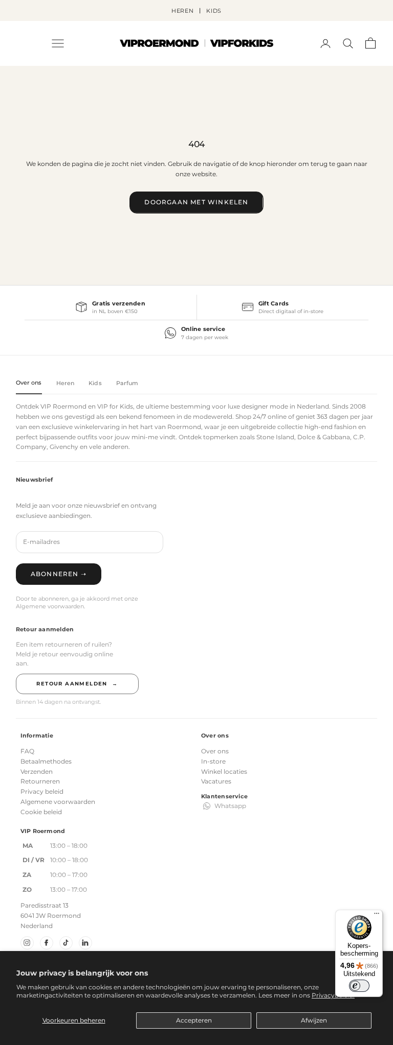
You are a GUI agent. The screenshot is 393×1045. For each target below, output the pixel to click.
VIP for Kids (115, 406)
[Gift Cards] (282, 307)
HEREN (182, 10)
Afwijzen (314, 1020)
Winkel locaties (224, 771)
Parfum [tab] (127, 383)
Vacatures (216, 781)
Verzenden (36, 771)
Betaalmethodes (46, 761)
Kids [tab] (95, 383)
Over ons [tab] (29, 382)
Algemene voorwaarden (57, 801)
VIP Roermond (63, 406)
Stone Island (275, 437)
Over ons (215, 751)
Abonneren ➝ (58, 574)
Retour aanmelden (77, 683)
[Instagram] (27, 942)
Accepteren (194, 1020)
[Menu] (376, 916)
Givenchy (64, 446)
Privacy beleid (41, 791)
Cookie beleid (41, 812)
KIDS (214, 10)
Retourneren (40, 781)
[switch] (359, 986)
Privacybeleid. (333, 995)
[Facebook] (46, 942)
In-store (213, 761)
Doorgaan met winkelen (196, 202)
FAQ (27, 751)
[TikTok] (66, 942)
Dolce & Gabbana (323, 437)
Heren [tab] (65, 383)
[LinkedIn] (85, 942)
